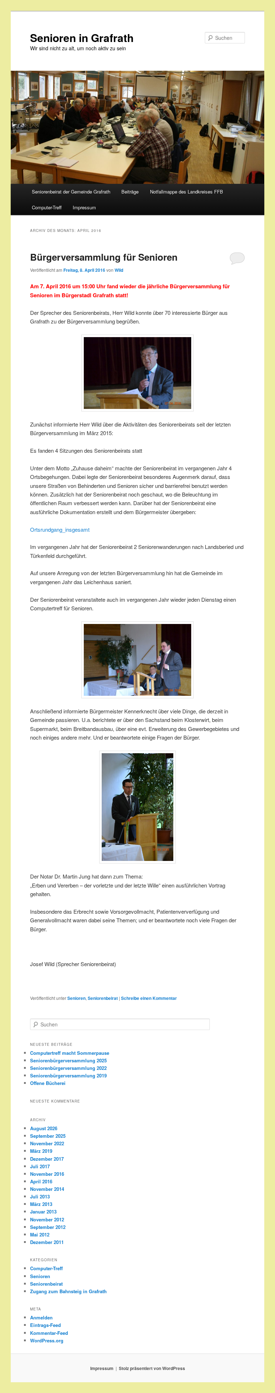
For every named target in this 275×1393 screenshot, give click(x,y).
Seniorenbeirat (103, 998)
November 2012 (47, 1219)
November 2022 (47, 1143)
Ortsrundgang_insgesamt (60, 529)
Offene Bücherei (48, 1083)
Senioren (76, 998)
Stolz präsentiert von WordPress (152, 1368)
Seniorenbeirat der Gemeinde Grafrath (71, 191)
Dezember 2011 (47, 1242)
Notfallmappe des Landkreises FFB (186, 191)
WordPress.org (46, 1340)
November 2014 (47, 1188)
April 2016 (41, 1181)
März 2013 (41, 1204)
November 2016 (47, 1173)
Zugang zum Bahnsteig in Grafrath (68, 1291)
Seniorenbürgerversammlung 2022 (68, 1067)
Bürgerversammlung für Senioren (104, 257)
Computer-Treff (47, 207)
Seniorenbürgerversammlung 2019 (68, 1075)
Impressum (84, 207)
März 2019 (41, 1150)
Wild (119, 270)
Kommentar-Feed (49, 1332)
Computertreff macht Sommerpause (69, 1052)
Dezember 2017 (47, 1158)
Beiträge (130, 191)
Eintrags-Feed (45, 1325)
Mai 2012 (39, 1234)
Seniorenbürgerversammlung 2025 (68, 1060)
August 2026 (43, 1128)
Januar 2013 (43, 1211)
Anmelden (41, 1317)
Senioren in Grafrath (82, 37)
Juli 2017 (40, 1166)
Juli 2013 (40, 1196)
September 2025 (48, 1135)
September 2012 (48, 1227)
